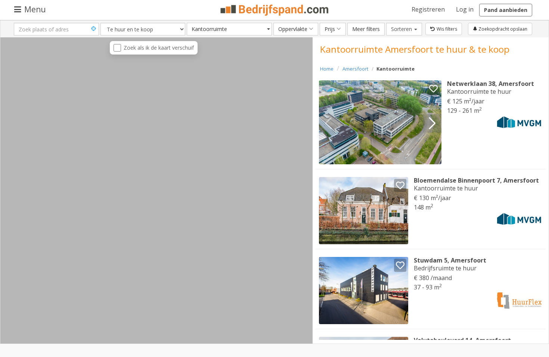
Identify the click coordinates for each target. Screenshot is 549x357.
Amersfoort (355, 68)
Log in (465, 9)
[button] (432, 123)
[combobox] (229, 29)
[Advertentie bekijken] (380, 122)
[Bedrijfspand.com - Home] (275, 10)
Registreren (428, 9)
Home (327, 68)
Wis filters (447, 29)
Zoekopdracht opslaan (502, 29)
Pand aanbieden (505, 9)
